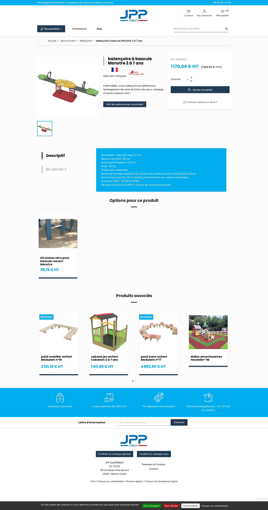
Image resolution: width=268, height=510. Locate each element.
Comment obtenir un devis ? (201, 102)
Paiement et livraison (153, 464)
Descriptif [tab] (55, 155)
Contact (188, 15)
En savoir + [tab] (56, 169)
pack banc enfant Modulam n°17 (154, 358)
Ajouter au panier (202, 89)
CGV (93, 481)
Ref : (173, 59)
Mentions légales (134, 481)
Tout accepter (152, 505)
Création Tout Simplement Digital (161, 481)
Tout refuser (171, 505)
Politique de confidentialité (110, 481)
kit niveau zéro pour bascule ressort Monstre (54, 261)
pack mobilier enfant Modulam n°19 (56, 358)
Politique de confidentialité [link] (214, 505)
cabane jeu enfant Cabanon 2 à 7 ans (104, 358)
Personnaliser (190, 505)
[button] (132, 381)
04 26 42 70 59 (222, 2)
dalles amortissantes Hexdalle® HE (206, 358)
